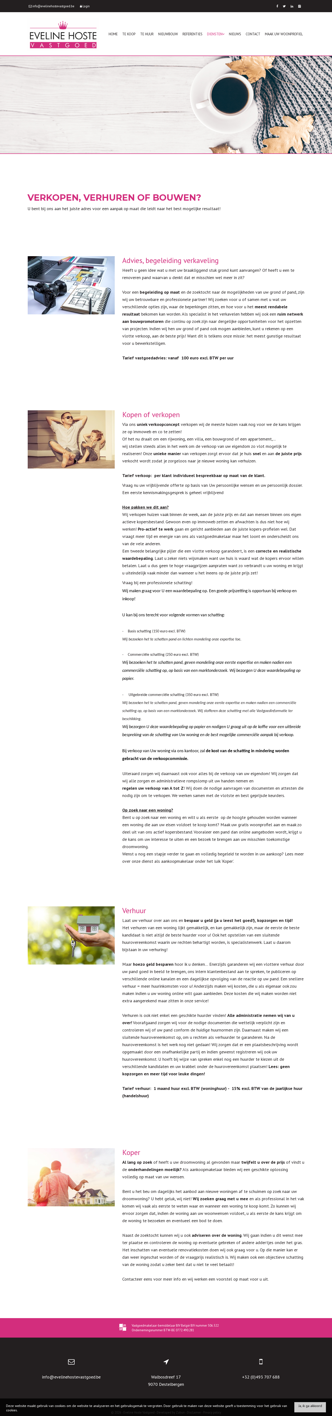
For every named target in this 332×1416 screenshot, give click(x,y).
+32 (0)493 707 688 (261, 1377)
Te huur (147, 34)
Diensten (214, 34)
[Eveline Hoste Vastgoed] (63, 34)
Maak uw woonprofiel (284, 34)
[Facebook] (277, 6)
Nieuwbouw (168, 34)
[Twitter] (284, 6)
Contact (253, 34)
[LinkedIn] (292, 6)
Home (113, 34)
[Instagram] (299, 6)
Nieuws (235, 34)
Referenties (192, 34)
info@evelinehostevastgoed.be (71, 1377)
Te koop (129, 34)
